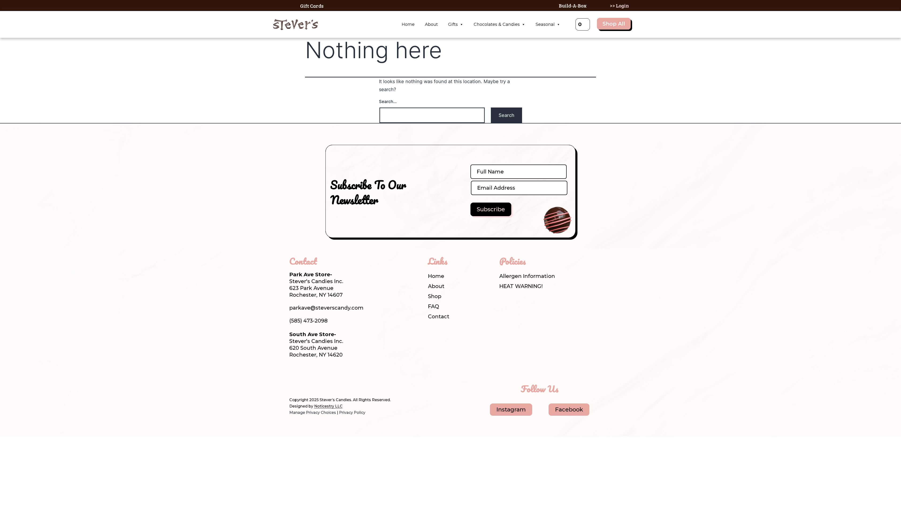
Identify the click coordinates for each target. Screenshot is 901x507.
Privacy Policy (352, 412)
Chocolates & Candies (497, 24)
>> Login (619, 5)
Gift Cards (312, 5)
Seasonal (545, 24)
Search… (388, 101)
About (431, 24)
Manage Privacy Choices (312, 412)
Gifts (453, 24)
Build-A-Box (573, 5)
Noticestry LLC (328, 406)
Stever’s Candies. (336, 400)
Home (408, 24)
